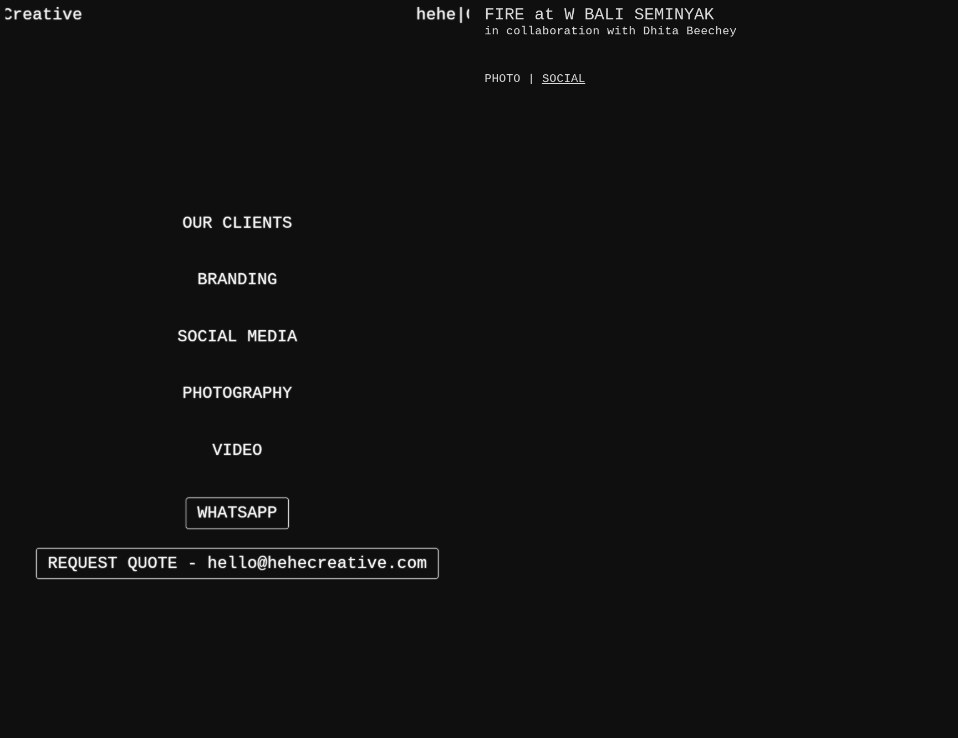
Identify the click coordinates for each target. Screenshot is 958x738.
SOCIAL (563, 78)
